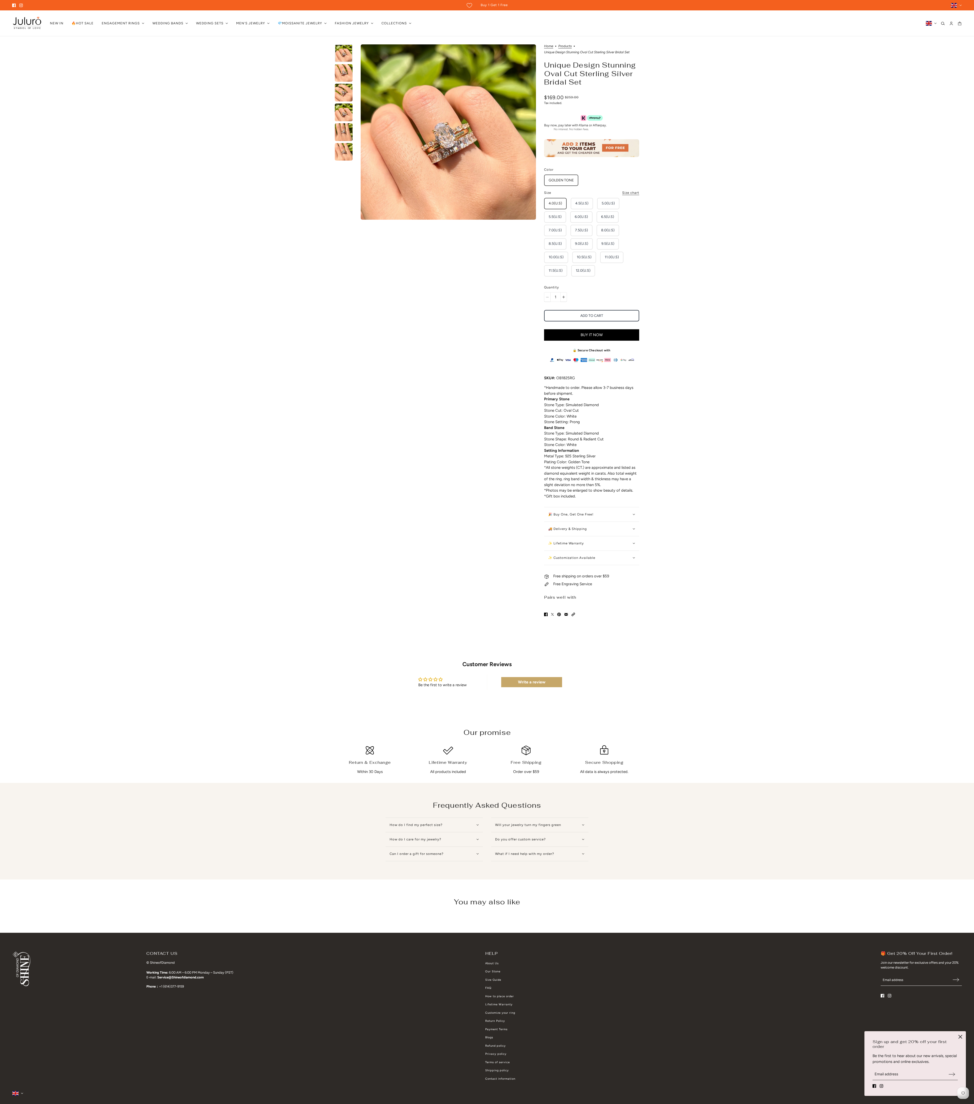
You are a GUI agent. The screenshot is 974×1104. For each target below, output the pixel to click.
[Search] (943, 23)
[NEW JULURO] (27, 23)
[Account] (951, 23)
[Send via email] (566, 614)
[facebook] (14, 5)
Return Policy (495, 1021)
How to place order (499, 996)
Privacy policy (496, 1054)
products (565, 46)
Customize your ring (500, 1012)
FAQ (488, 988)
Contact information (500, 1078)
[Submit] (952, 1074)
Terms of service (497, 1062)
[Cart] (960, 23)
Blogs (489, 1037)
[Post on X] (552, 614)
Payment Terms (496, 1029)
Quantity (551, 287)
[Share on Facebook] (546, 614)
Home (548, 46)
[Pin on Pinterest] (559, 614)
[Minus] (547, 297)
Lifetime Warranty (499, 1004)
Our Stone (492, 971)
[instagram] (21, 5)
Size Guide (493, 979)
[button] (573, 614)
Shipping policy (497, 1070)
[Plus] (563, 297)
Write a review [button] (531, 682)
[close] (960, 1036)
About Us (492, 963)
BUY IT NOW (592, 335)
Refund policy (495, 1045)
